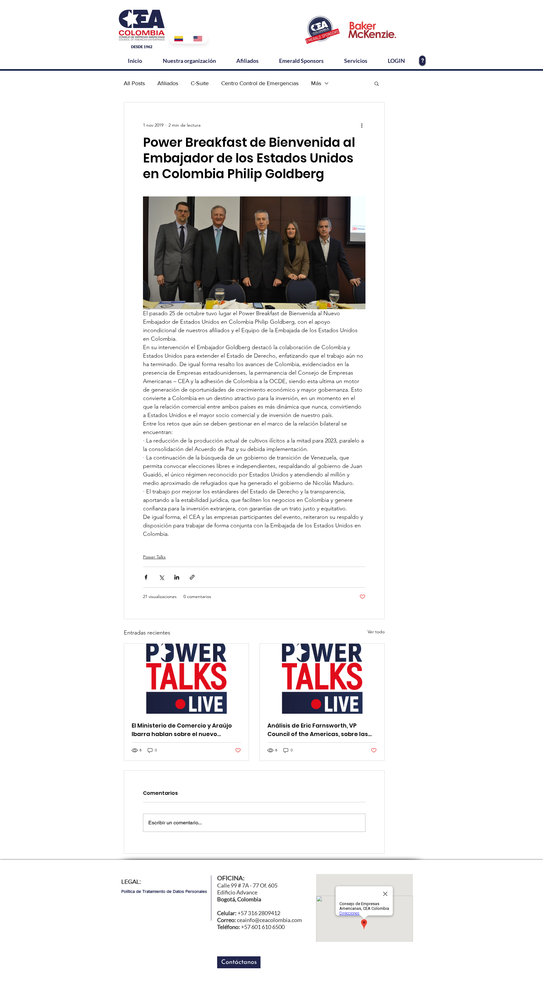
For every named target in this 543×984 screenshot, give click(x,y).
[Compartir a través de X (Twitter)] (161, 577)
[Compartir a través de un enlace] (192, 577)
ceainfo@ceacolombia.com (269, 919)
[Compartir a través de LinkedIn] (177, 577)
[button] (377, 83)
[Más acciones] (361, 125)
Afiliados (167, 83)
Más (316, 83)
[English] (198, 39)
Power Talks (154, 557)
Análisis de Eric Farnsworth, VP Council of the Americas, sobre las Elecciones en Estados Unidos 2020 (318, 730)
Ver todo (376, 632)
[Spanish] (179, 39)
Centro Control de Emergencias (260, 83)
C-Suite (200, 83)
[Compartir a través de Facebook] (146, 577)
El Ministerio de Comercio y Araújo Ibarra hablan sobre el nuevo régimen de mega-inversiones (182, 730)
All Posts (134, 83)
